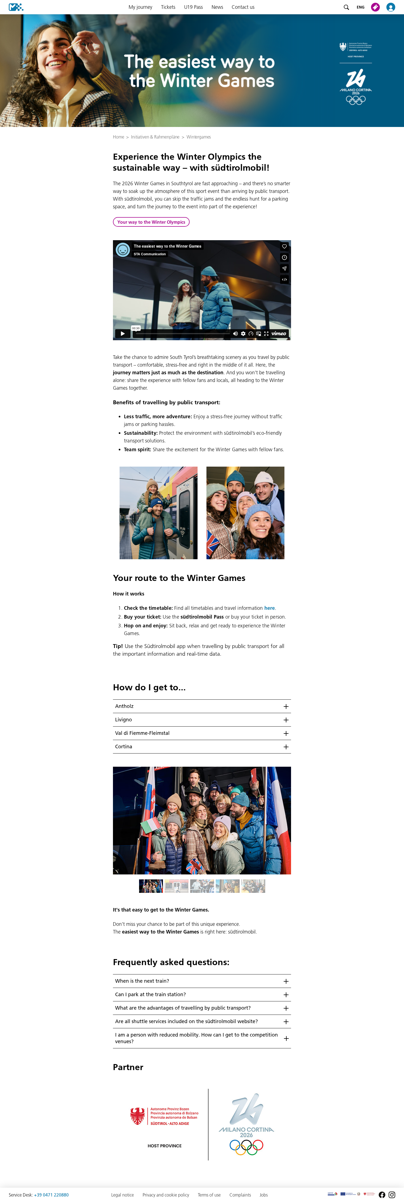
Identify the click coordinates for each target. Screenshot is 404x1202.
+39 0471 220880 (51, 1195)
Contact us (243, 7)
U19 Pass (193, 7)
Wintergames (199, 137)
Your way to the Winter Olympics (151, 222)
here (269, 608)
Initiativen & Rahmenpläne (155, 137)
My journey (140, 7)
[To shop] (376, 7)
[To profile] (394, 7)
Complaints (240, 1195)
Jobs (264, 1195)
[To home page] (12, 7)
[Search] (346, 7)
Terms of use (209, 1195)
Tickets (168, 7)
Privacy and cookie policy (166, 1195)
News (217, 7)
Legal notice (122, 1195)
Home (118, 137)
